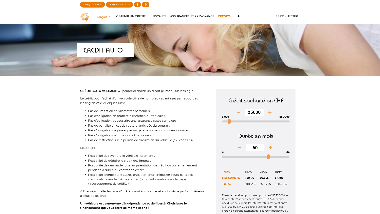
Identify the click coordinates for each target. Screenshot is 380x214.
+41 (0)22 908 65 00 (92, 4)
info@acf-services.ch (119, 4)
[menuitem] (159, 16)
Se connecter (287, 16)
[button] (238, 16)
